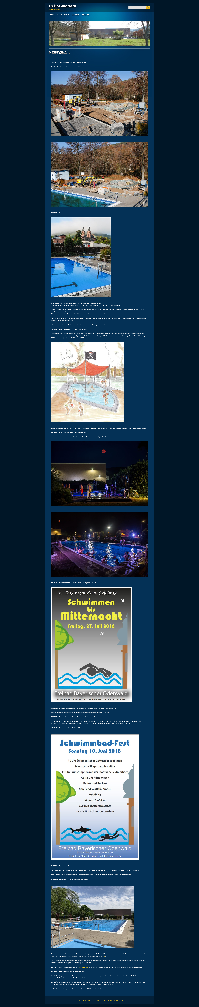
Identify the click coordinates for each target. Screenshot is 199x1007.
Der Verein (75, 15)
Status (59, 15)
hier (104, 956)
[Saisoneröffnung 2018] (92, 949)
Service (66, 15)
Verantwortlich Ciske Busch (102, 1000)
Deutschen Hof (84, 967)
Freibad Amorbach (62, 6)
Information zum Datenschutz (117, 1000)
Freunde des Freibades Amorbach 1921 (85, 1000)
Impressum (85, 15)
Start (52, 15)
